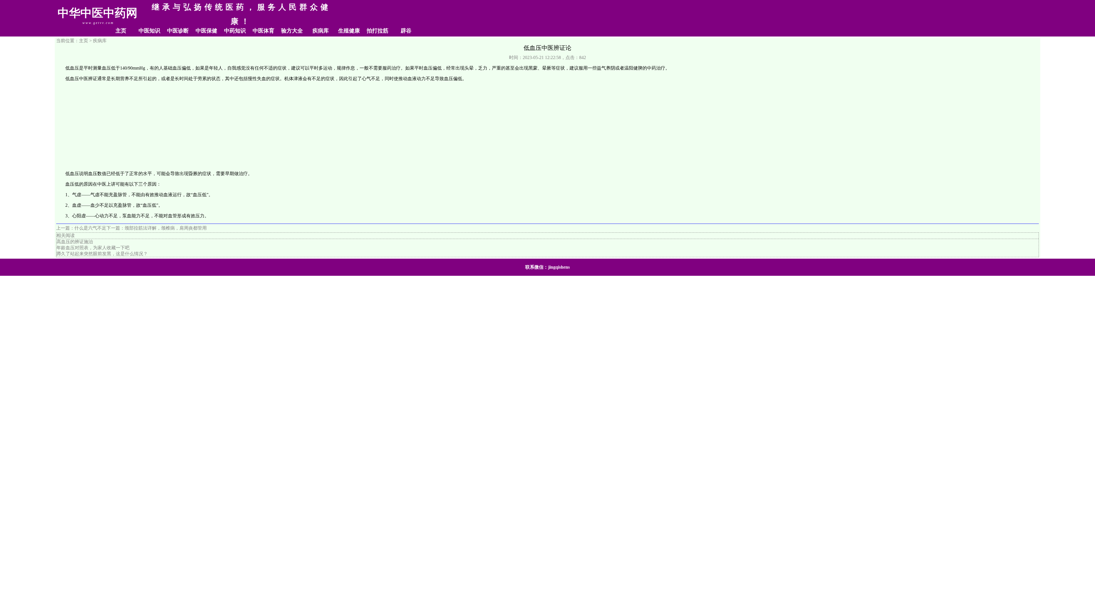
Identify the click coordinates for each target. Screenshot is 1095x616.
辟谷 (406, 31)
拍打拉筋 (377, 31)
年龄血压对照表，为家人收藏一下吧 (92, 247)
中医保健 (206, 31)
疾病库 (321, 31)
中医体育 (263, 31)
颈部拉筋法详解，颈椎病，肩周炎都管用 (166, 228)
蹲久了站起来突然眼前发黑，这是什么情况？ (102, 253)
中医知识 (149, 31)
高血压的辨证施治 (74, 241)
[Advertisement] (547, 126)
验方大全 (292, 31)
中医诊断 (178, 31)
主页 (120, 31)
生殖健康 (349, 31)
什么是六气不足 (90, 228)
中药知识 (235, 31)
